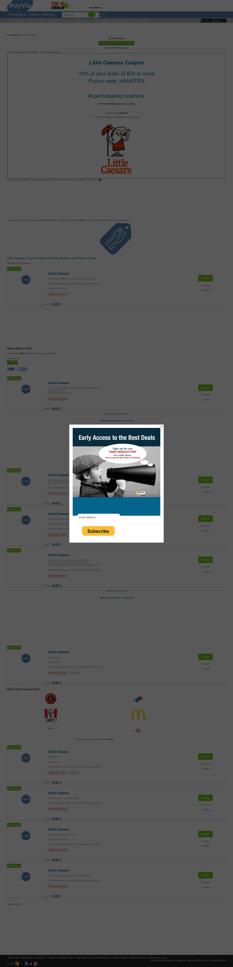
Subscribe (98, 531)
